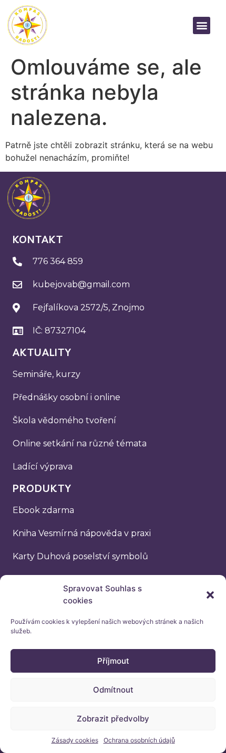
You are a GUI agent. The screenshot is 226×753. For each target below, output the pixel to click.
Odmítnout (113, 690)
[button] (210, 595)
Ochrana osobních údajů (139, 740)
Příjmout (113, 661)
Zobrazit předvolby (113, 719)
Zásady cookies (75, 740)
